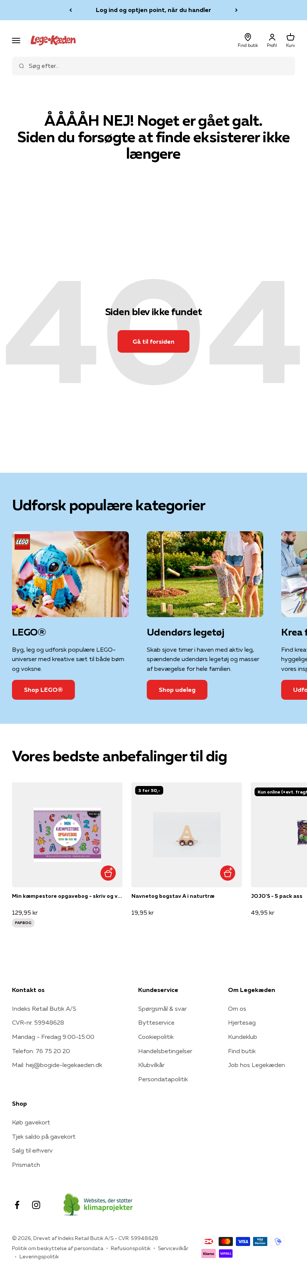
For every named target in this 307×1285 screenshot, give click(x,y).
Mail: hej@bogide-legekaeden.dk (57, 1065)
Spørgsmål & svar (162, 1008)
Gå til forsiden (153, 341)
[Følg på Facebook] (17, 1205)
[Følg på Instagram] (36, 1205)
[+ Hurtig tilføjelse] (108, 872)
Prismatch (26, 1164)
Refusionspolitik (131, 1248)
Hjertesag (242, 1022)
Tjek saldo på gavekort (44, 1136)
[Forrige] (70, 10)
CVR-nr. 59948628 (38, 1022)
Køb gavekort (31, 1122)
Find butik (242, 1051)
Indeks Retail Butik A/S (44, 1008)
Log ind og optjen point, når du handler (153, 10)
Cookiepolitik (156, 1036)
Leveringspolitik (39, 1256)
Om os (237, 1008)
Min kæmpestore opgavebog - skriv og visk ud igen (67, 896)
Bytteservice (156, 1022)
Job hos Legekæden (256, 1065)
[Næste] (236, 10)
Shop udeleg (177, 689)
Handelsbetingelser (165, 1051)
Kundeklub (242, 1036)
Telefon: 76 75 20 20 (41, 1051)
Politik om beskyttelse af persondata (57, 1248)
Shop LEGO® (43, 689)
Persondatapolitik (163, 1079)
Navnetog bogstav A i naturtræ (173, 896)
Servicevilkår (173, 1248)
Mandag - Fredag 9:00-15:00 (53, 1036)
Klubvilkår (151, 1065)
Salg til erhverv (32, 1150)
